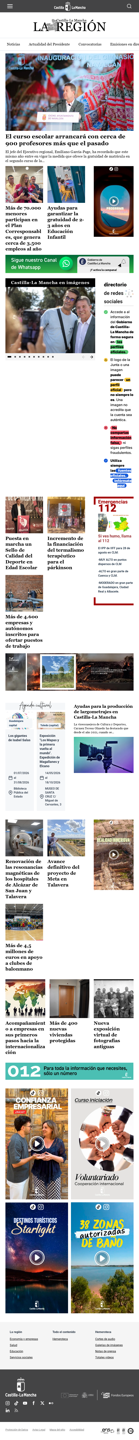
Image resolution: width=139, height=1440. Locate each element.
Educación (16, 1351)
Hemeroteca (60, 1339)
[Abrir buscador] (129, 6)
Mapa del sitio (57, 1429)
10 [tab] (53, 357)
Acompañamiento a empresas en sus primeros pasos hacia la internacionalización (25, 1037)
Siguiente (91, 357)
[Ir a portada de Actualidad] (69, 26)
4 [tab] (24, 357)
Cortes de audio (105, 1339)
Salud (13, 1345)
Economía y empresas (24, 1339)
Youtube (25, 1403)
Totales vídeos (104, 1357)
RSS (16, 1410)
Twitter (42, 1403)
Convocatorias (90, 44)
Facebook (33, 1403)
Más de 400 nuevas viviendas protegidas (63, 1031)
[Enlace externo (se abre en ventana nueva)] (114, 201)
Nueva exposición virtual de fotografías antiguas (107, 1034)
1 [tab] (9, 357)
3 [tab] (20, 357)
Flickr (51, 1403)
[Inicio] (33, 1387)
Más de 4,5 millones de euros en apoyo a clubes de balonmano (24, 957)
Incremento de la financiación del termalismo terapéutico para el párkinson (65, 553)
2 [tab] (15, 357)
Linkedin (7, 1410)
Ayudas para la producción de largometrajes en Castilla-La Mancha (103, 712)
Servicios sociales (21, 1357)
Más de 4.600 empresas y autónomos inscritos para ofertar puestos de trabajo (24, 631)
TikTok (16, 1403)
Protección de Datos (16, 1429)
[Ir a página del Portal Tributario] (69, 672)
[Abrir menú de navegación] (9, 6)
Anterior (83, 357)
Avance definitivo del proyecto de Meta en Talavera (63, 873)
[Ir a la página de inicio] (69, 6)
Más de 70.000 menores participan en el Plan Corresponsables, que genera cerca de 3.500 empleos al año (23, 228)
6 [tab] (34, 357)
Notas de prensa (105, 1351)
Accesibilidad (77, 1429)
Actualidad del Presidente (49, 44)
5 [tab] (29, 357)
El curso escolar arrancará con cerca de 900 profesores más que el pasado (65, 140)
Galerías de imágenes (109, 1345)
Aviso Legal (38, 1429)
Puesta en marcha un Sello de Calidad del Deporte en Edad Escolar (21, 553)
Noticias (13, 44)
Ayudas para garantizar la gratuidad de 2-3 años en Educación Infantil (65, 222)
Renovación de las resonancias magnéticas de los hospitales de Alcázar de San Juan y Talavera (24, 879)
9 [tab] (48, 357)
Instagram (7, 1403)
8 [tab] (43, 357)
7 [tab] (38, 357)
